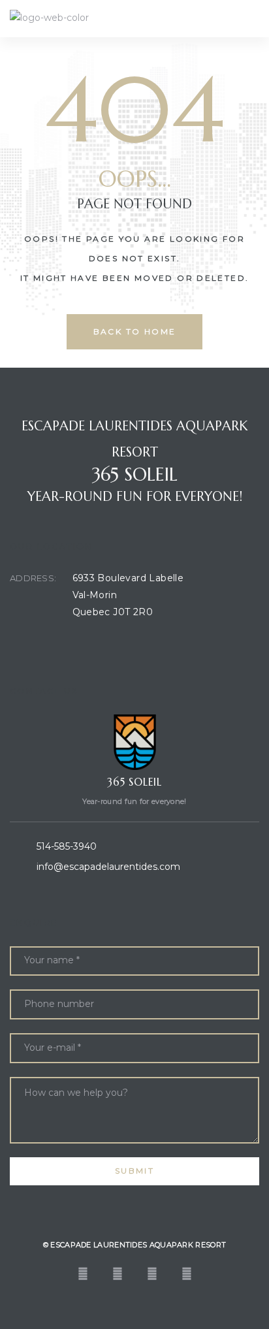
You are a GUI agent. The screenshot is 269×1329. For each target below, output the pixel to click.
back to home (134, 331)
